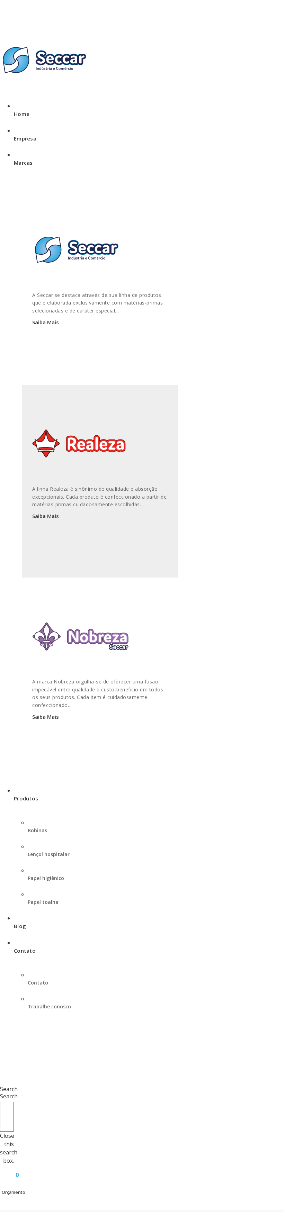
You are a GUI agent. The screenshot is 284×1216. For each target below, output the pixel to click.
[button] (7, 1085)
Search (9, 1096)
